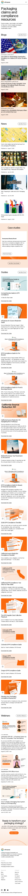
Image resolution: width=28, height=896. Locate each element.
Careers (16, 874)
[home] (5, 2)
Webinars (3, 879)
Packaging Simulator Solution (7, 866)
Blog (2, 872)
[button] (26, 2)
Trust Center (17, 883)
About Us (17, 872)
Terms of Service (19, 881)
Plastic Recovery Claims (6, 862)
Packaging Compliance (6, 864)
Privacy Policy (18, 879)
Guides (2, 877)
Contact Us (17, 877)
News (2, 874)
